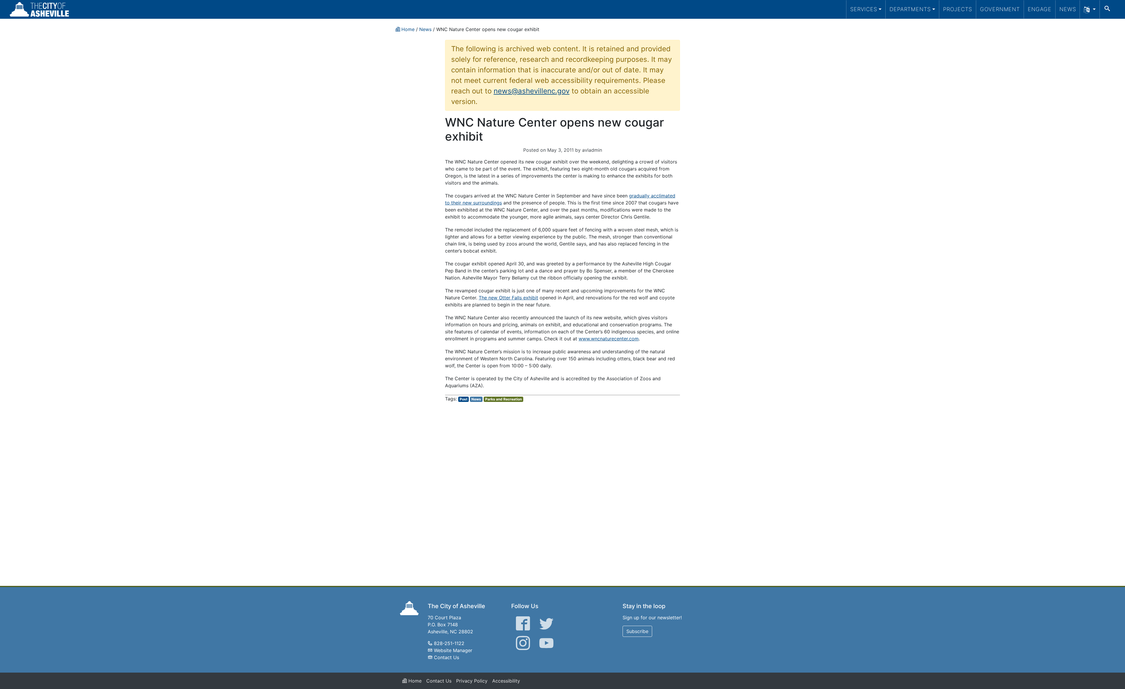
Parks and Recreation (503, 399)
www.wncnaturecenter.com (609, 339)
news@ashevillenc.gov (532, 91)
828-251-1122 (449, 643)
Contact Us (446, 657)
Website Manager (453, 650)
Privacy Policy (472, 681)
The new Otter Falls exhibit (508, 298)
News (1067, 9)
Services (863, 9)
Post (464, 399)
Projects (957, 9)
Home (414, 681)
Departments (910, 9)
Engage (1039, 9)
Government (1000, 9)
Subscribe (637, 631)
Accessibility (506, 681)
